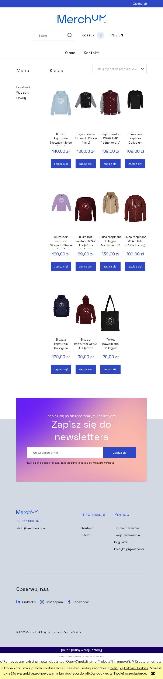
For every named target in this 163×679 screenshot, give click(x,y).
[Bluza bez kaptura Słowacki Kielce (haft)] (61, 211)
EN (120, 35)
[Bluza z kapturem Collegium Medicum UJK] (61, 314)
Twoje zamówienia (127, 535)
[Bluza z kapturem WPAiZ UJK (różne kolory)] (85, 314)
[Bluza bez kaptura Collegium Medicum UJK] (135, 109)
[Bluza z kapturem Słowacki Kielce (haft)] (61, 109)
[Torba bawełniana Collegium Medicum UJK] (110, 314)
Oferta (86, 535)
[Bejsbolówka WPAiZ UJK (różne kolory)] (110, 109)
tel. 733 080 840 (28, 521)
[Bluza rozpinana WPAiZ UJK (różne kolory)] (135, 211)
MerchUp (31, 632)
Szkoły (21, 98)
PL (113, 35)
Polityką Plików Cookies (129, 668)
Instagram (54, 602)
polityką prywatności (102, 462)
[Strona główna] (81, 19)
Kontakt (87, 528)
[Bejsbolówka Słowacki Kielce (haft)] (85, 109)
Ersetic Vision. (73, 632)
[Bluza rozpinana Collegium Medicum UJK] (110, 211)
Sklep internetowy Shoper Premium (81, 656)
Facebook (81, 602)
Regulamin (121, 542)
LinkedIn (29, 602)
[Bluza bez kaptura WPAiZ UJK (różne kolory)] (85, 211)
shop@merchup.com (31, 528)
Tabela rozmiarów (126, 528)
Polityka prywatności (129, 549)
